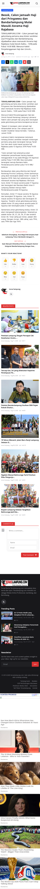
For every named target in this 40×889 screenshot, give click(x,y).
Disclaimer (33, 686)
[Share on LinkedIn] (16, 62)
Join (35, 664)
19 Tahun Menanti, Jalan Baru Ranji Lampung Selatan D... (20, 441)
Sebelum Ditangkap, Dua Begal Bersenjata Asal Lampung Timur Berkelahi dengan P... (20, 236)
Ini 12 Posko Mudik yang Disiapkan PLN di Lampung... (24, 614)
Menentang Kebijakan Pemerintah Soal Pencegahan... (26, 626)
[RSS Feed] (11, 294)
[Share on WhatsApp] (12, 62)
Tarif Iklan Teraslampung (22, 688)
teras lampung (14, 289)
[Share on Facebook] (3, 62)
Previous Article (21, 232)
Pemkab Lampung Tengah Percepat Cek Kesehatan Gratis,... (17, 336)
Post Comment (28, 555)
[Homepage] (20, 3)
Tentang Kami (25, 681)
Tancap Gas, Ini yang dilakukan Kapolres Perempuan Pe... (18, 371)
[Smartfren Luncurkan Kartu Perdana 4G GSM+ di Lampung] (7, 640)
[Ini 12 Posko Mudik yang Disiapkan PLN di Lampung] (7, 616)
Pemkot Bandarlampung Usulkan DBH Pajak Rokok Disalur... (19, 406)
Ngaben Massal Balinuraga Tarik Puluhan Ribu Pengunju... (18, 476)
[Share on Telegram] (20, 62)
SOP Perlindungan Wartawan (27, 683)
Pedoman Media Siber (20, 686)
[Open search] (36, 3)
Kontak (35, 688)
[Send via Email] (24, 62)
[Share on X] (7, 62)
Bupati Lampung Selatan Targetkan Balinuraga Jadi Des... (16, 511)
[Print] (29, 62)
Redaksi (34, 681)
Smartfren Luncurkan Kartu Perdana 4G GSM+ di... (24, 638)
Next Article (18, 241)
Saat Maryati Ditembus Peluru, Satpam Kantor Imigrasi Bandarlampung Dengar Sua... (20, 245)
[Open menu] (3, 3)
